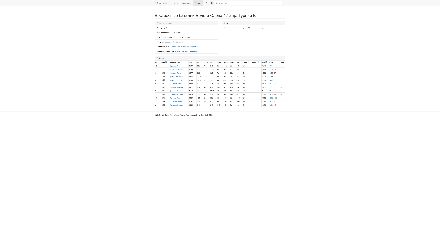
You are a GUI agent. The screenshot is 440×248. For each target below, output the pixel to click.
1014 (272, 66)
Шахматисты (186, 3)
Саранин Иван (175, 98)
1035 (272, 101)
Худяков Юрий (175, 66)
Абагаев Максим (176, 83)
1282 (273, 98)
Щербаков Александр (256, 28)
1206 (273, 69)
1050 (272, 73)
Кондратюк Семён (176, 87)
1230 (272, 83)
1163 (272, 87)
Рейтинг (175, 3)
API (206, 3)
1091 (272, 105)
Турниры (198, 3)
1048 (272, 91)
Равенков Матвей (176, 94)
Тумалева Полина (176, 105)
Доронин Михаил (176, 91)
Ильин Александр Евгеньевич (186, 51)
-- (281, 66)
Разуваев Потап (176, 73)
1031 (273, 94)
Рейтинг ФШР (162, 2)
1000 (271, 80)
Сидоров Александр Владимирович (183, 46)
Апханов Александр (177, 69)
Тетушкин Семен (176, 101)
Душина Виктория (176, 76)
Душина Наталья (176, 80)
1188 (272, 76)
